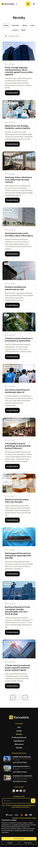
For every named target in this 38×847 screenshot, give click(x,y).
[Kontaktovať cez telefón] (17, 4)
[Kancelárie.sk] (8, 4)
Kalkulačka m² (19, 741)
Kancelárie (15, 25)
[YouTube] (17, 791)
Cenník (19, 731)
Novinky (19, 734)
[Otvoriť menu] (33, 3)
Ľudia (32, 25)
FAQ (19, 727)
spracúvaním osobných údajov (23, 805)
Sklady (24, 25)
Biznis (24, 30)
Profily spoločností (19, 737)
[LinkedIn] (14, 791)
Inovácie (15, 30)
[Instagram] (24, 791)
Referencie (19, 744)
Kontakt (19, 748)
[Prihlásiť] (28, 3)
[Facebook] (21, 791)
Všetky (6, 25)
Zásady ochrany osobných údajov (24, 818)
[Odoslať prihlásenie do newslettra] (33, 801)
